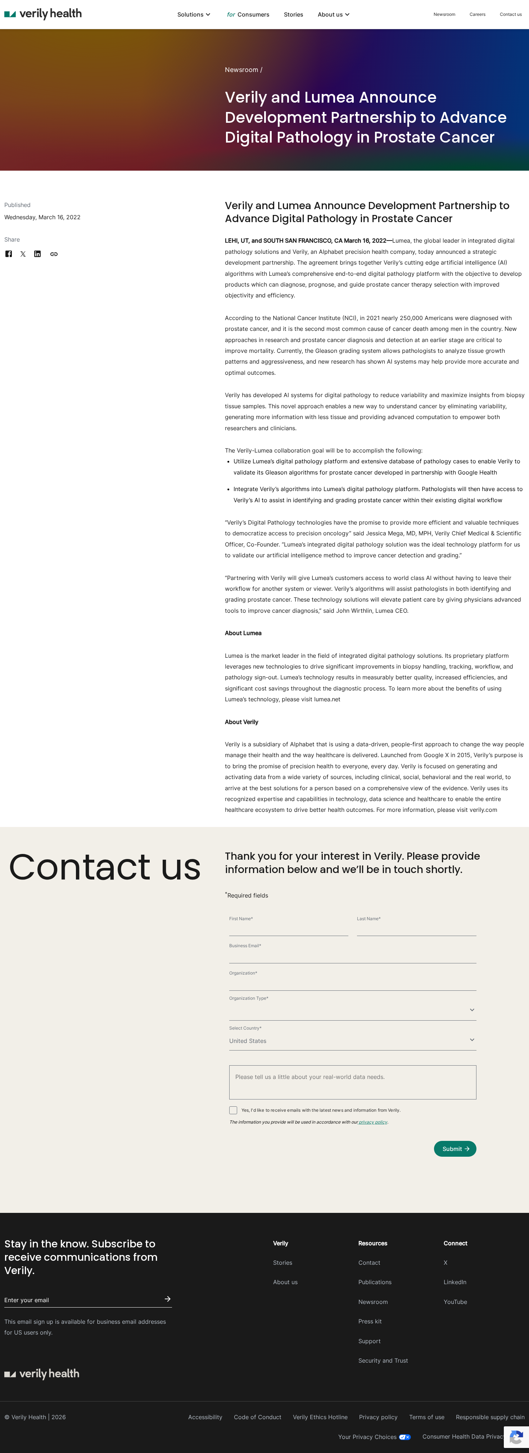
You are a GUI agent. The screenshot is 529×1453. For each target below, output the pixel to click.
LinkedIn (455, 1282)
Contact (369, 1262)
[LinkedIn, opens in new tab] (37, 254)
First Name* (241, 918)
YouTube (455, 1301)
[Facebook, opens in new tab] (8, 254)
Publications (375, 1282)
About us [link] (330, 14)
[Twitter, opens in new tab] (23, 254)
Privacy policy (378, 1417)
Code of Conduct (257, 1417)
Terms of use (426, 1417)
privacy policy (372, 1122)
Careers (477, 14)
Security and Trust (383, 1360)
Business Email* (245, 945)
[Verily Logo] (43, 14)
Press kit (370, 1321)
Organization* (243, 973)
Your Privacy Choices (367, 1436)
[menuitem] (195, 14)
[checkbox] (233, 1110)
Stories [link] (293, 14)
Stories (282, 1262)
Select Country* (245, 1028)
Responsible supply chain (490, 1417)
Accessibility (205, 1417)
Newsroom (444, 14)
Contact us (511, 14)
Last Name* (369, 918)
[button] (54, 254)
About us (285, 1282)
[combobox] (352, 1012)
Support (369, 1341)
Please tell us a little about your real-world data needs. (289, 1077)
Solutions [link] (190, 14)
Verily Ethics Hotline (320, 1417)
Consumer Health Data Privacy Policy (473, 1436)
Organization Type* (248, 998)
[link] (248, 14)
